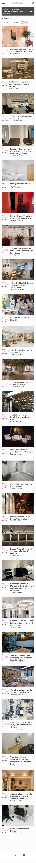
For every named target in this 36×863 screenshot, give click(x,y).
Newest (16, 22)
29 (24, 855)
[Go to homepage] (17, 3)
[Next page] (31, 855)
